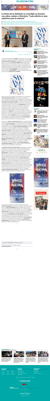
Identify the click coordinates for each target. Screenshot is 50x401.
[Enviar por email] (19, 54)
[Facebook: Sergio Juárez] (11, 50)
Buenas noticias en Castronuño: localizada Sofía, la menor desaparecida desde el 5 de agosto (42, 116)
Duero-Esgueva (20, 374)
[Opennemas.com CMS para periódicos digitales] (25, 394)
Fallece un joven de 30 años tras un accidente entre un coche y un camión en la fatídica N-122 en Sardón (42, 121)
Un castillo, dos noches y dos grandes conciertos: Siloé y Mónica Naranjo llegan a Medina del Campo (19, 21)
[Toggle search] (48, 1)
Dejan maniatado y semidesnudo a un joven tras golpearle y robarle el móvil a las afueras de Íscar (42, 52)
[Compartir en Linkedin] (29, 54)
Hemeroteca (17, 377)
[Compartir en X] (23, 54)
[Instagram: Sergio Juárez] (12, 50)
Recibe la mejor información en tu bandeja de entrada (11, 245)
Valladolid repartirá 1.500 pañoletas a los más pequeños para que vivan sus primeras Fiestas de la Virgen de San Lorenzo (42, 67)
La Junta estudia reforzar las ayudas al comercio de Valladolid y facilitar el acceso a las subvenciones (42, 62)
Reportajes (8, 374)
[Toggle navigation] (1, 1)
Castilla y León (13, 371)
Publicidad (29, 377)
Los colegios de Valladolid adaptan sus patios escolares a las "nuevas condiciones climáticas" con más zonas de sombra (22, 24)
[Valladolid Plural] (25, 1)
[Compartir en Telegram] (27, 54)
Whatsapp (16, 242)
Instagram (20, 242)
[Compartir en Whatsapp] (31, 54)
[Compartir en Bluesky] (25, 54)
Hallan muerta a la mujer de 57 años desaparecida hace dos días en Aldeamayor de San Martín (42, 112)
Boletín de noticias (23, 377)
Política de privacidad (37, 373)
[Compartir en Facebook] (21, 54)
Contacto (33, 377)
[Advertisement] (17, 231)
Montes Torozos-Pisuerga (22, 373)
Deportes (3, 374)
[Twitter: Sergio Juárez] (10, 50)
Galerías (12, 374)
